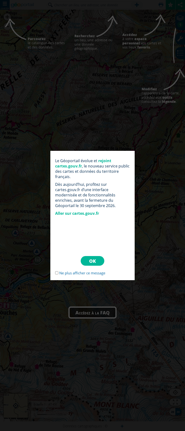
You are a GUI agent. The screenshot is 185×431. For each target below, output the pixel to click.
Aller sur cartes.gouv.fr (77, 213)
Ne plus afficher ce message (82, 273)
